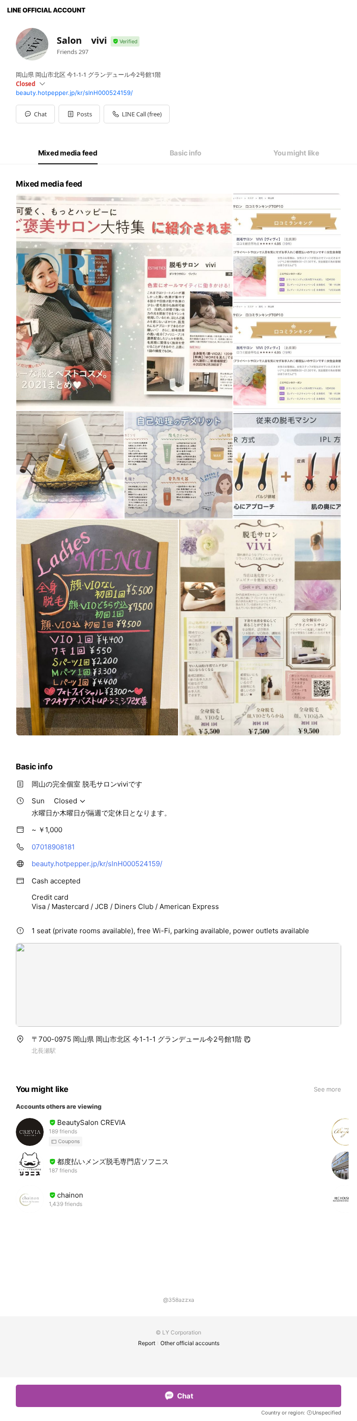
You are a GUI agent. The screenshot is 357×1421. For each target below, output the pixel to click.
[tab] (68, 153)
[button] (79, 114)
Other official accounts (189, 1343)
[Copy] (247, 1039)
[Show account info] (125, 41)
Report (146, 1343)
